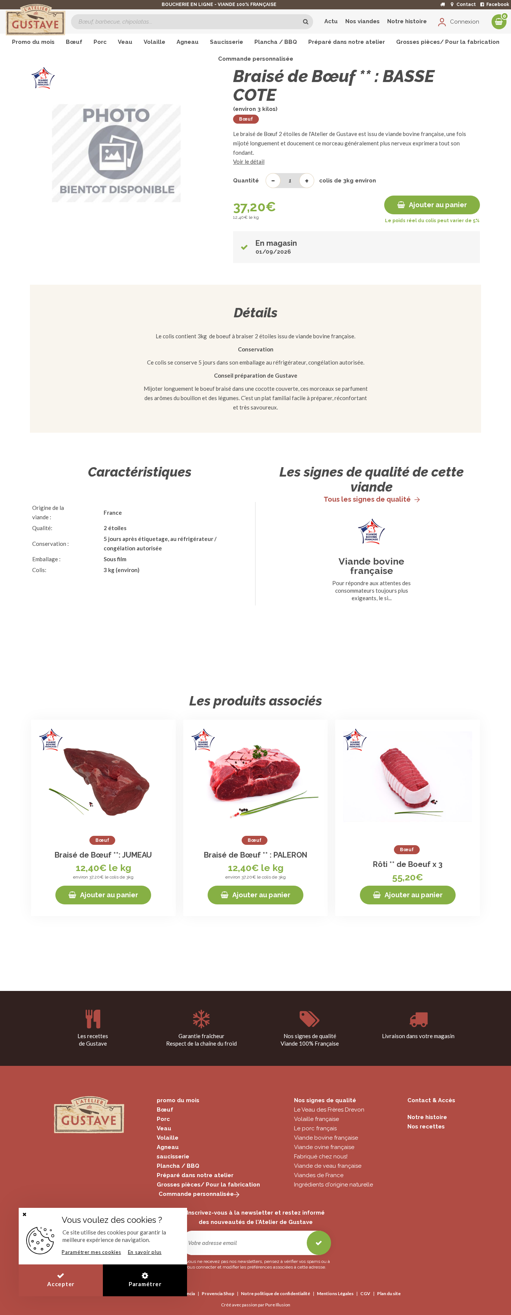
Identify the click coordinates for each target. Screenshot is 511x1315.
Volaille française (316, 1119)
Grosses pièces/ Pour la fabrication (208, 1184)
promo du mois (178, 1100)
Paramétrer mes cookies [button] (91, 1252)
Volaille (167, 1137)
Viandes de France (318, 1175)
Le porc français (315, 1128)
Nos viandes (362, 21)
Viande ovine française (324, 1147)
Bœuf (246, 119)
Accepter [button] (60, 1284)
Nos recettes (426, 1126)
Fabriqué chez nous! (321, 1156)
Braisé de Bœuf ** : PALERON (255, 854)
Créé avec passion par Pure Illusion (255, 1305)
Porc (163, 1119)
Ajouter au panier (438, 205)
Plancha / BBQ (178, 1166)
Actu (331, 21)
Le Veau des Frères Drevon (329, 1109)
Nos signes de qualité (325, 1100)
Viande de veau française (327, 1166)
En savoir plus (145, 1252)
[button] (24, 1214)
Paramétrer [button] (145, 1284)
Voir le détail (248, 161)
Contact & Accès (431, 1100)
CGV (365, 1293)
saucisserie (173, 1156)
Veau (164, 1128)
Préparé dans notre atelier (195, 1175)
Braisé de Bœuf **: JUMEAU (103, 854)
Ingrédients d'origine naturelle (333, 1184)
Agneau (168, 1147)
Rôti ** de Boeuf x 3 (408, 864)
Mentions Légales (335, 1293)
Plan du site (389, 1293)
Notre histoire (407, 21)
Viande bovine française (371, 566)
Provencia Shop (218, 1293)
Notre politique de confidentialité (275, 1293)
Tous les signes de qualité (367, 499)
